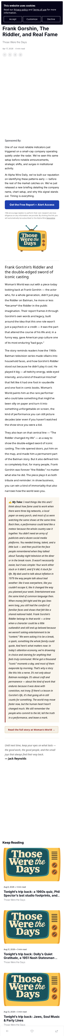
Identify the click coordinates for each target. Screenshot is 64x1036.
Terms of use (39, 9)
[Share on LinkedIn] (20, 55)
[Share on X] (10, 55)
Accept (12, 19)
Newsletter (50, 218)
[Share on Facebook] (4, 55)
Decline (51, 19)
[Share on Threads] (15, 55)
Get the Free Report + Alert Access (32, 204)
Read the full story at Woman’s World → (31, 729)
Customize (32, 19)
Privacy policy (21, 9)
